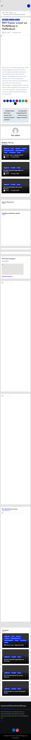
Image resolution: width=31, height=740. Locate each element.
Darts (12, 148)
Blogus (23, 735)
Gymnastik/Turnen (9, 150)
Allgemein (5, 19)
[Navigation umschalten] (2, 6)
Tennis (5, 152)
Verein (17, 19)
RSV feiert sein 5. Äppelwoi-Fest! (13, 155)
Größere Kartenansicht (7, 276)
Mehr (2, 721)
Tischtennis (12, 152)
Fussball (12, 19)
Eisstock (18, 148)
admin (8, 32)
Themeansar (15, 738)
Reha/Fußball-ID (20, 150)
